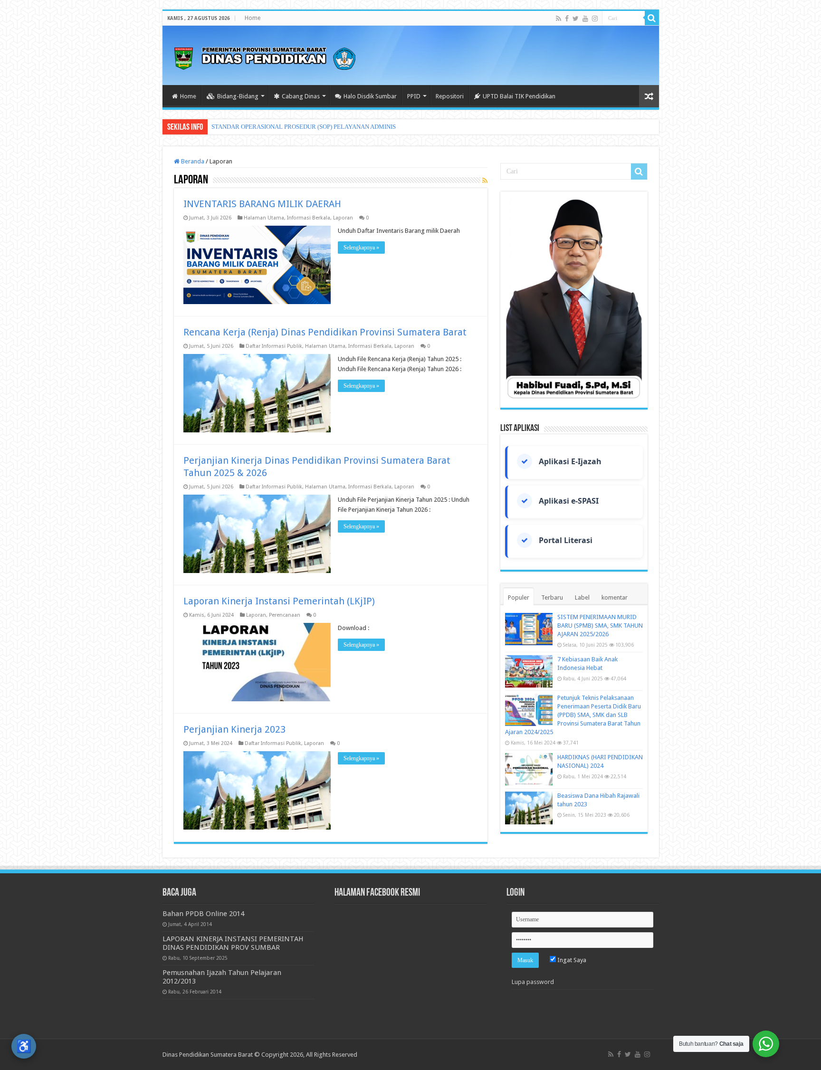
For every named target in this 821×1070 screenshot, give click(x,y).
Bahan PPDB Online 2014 (203, 913)
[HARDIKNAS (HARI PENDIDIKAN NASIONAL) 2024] (529, 769)
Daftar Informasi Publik (274, 346)
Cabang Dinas (301, 96)
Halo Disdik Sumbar (370, 96)
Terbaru (552, 597)
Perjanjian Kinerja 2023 (234, 729)
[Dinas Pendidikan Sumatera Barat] (265, 57)
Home (252, 18)
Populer (518, 597)
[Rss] (558, 18)
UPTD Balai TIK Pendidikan (519, 96)
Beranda (192, 161)
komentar (614, 597)
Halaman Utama (264, 218)
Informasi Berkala (308, 218)
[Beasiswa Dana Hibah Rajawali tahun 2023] (529, 808)
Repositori (450, 96)
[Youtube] (585, 18)
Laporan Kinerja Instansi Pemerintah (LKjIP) (279, 601)
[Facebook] (567, 18)
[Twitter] (576, 18)
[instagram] (595, 18)
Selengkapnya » (361, 247)
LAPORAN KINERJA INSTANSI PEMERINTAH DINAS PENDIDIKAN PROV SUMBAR (233, 943)
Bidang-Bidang (237, 96)
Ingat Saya (571, 960)
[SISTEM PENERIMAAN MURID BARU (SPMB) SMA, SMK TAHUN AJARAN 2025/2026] (529, 629)
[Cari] (652, 18)
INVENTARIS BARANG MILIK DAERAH (262, 204)
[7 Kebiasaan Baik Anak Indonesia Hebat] (529, 671)
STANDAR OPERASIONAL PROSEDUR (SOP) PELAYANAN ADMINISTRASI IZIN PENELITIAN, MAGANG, (353, 126)
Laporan (343, 218)
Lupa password (533, 981)
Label (582, 597)
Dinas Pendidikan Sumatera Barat (207, 1054)
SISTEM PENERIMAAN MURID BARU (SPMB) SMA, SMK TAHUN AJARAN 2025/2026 (600, 625)
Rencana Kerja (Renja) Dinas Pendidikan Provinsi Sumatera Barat (325, 332)
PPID (413, 96)
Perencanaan (284, 615)
